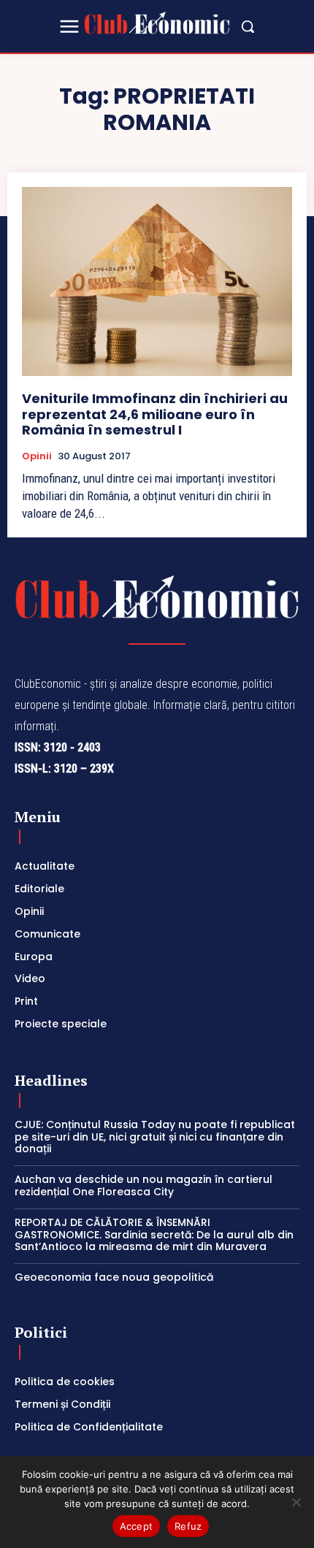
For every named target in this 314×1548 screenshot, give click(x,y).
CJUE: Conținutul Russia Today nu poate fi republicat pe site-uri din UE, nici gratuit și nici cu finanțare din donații (155, 1137)
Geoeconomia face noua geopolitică (114, 1277)
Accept (136, 1526)
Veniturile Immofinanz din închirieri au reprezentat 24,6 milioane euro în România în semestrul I (155, 414)
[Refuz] (295, 1502)
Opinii (37, 456)
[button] (247, 26)
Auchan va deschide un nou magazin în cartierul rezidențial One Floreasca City (143, 1185)
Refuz (188, 1526)
